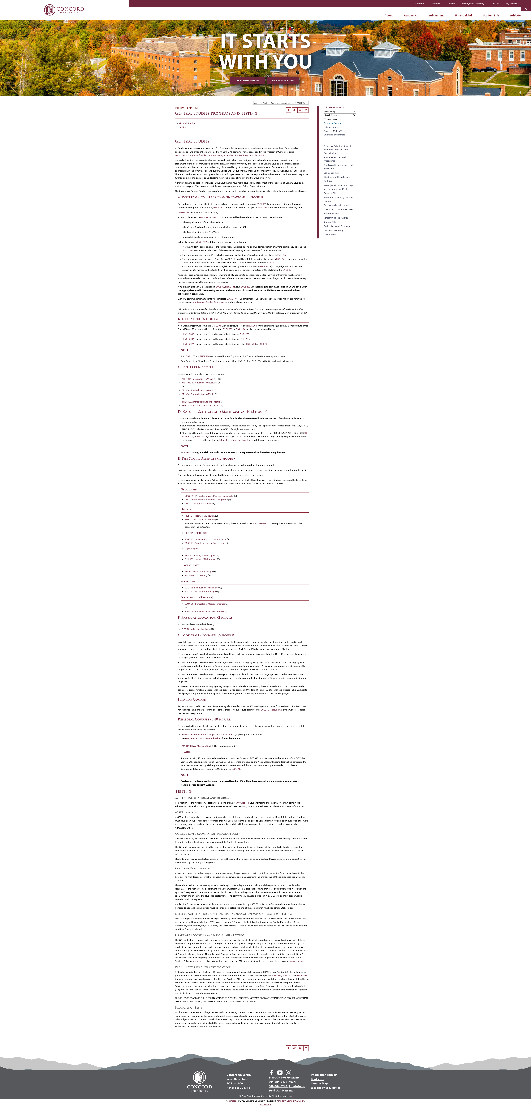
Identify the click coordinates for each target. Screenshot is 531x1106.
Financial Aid (463, 15)
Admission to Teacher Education (208, 302)
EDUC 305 (302, 975)
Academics (411, 15)
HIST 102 (266, 523)
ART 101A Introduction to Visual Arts (200, 378)
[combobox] (281, 103)
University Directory (333, 230)
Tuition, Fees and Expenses (337, 226)
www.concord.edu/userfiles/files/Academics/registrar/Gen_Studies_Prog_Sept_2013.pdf (219, 155)
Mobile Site (265, 1104)
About (389, 15)
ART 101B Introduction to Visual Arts (199, 382)
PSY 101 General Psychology (199, 571)
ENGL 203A (188, 334)
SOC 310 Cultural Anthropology (200, 591)
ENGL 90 (261, 204)
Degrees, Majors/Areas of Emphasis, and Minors (336, 133)
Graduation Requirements (336, 205)
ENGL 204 (252, 325)
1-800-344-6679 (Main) (284, 1077)
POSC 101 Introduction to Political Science (205, 539)
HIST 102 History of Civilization (200, 519)
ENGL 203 (216, 325)
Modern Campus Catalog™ (291, 1100)
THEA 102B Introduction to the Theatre (201, 405)
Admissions (436, 15)
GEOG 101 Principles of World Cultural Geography (209, 495)
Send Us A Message (281, 1090)
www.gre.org (199, 961)
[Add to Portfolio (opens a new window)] (288, 110)
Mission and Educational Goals (338, 209)
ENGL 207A (188, 343)
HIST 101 (257, 523)
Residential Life (331, 213)
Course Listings (331, 172)
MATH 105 (202, 436)
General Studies (187, 123)
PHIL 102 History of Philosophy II (201, 559)
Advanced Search (332, 122)
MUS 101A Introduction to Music (198, 390)
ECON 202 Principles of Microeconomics (204, 611)
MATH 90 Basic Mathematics (196, 745)
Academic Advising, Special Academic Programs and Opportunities (337, 149)
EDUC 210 (276, 975)
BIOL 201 (185, 452)
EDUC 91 (235, 768)
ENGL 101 (219, 207)
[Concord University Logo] (64, 3)
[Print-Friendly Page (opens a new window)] (300, 110)
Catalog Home (331, 126)
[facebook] (271, 1072)
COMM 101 (183, 212)
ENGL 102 (262, 207)
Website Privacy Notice (325, 1087)
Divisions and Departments (337, 176)
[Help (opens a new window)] (306, 110)
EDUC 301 (287, 975)
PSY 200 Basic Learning (196, 575)
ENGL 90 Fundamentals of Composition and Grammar (208, 734)
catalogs (233, 1100)
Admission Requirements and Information (338, 167)
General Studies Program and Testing (338, 199)
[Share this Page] (294, 110)
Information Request (324, 1074)
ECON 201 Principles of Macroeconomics (205, 603)
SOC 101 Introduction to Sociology (202, 587)
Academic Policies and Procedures (335, 159)
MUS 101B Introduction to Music (198, 394)
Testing (182, 126)
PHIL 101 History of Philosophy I (200, 555)
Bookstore (317, 1079)
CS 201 (239, 436)
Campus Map (319, 1083)
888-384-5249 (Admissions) (287, 1086)
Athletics (516, 15)
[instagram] (288, 1072)
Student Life (491, 15)
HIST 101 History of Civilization (200, 515)
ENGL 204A (188, 338)
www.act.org (242, 802)
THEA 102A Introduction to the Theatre (201, 401)
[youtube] (280, 1072)
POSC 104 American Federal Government (205, 542)
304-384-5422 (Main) (282, 1081)
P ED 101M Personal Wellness (196, 629)
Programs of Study (283, 80)
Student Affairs (331, 221)
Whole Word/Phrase (334, 119)
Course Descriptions (247, 80)
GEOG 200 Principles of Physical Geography (206, 499)
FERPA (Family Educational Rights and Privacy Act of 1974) (340, 187)
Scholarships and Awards (336, 217)
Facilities (328, 181)
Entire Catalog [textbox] (329, 111)
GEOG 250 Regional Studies (198, 503)
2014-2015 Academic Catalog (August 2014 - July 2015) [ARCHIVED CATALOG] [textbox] (281, 103)
